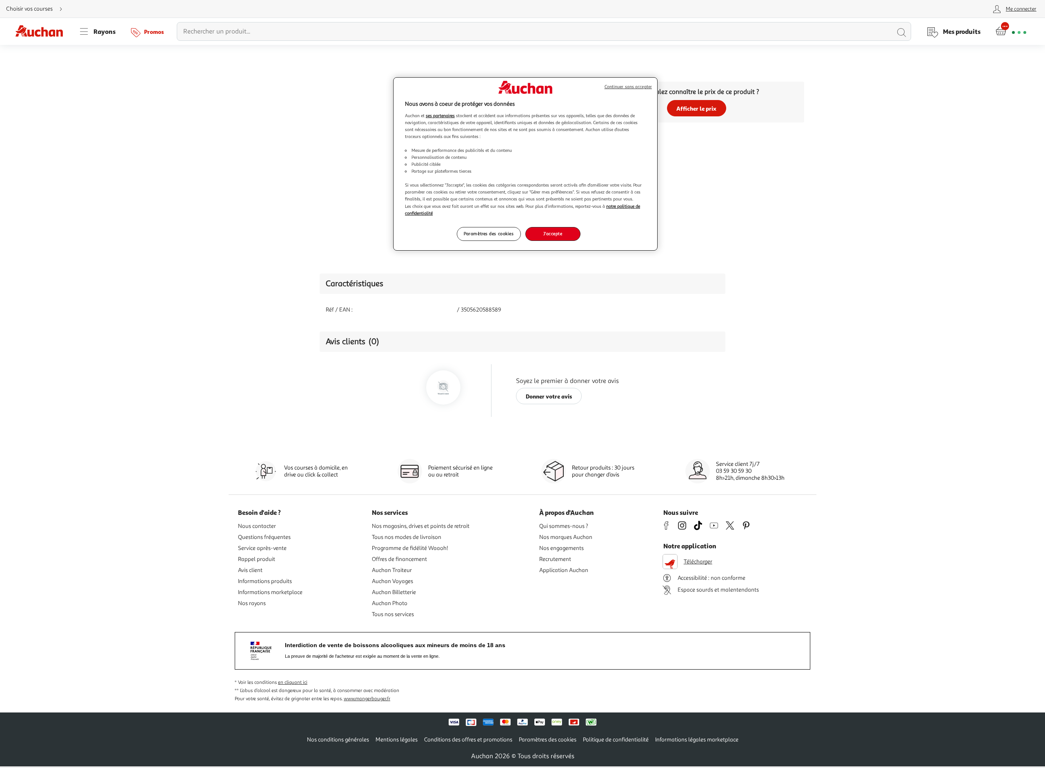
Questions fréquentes (264, 537)
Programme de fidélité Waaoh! (410, 548)
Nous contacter (257, 526)
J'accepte (552, 233)
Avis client (250, 570)
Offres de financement (399, 559)
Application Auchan (563, 570)
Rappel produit (256, 559)
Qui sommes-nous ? (563, 526)
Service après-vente (262, 548)
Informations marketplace (270, 592)
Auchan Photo (389, 603)
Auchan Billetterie (394, 592)
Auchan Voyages (392, 581)
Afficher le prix (696, 108)
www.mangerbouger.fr (367, 699)
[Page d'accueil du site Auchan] (42, 31)
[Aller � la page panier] (1011, 31)
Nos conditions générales (338, 739)
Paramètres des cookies (489, 233)
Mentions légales (397, 739)
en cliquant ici (292, 682)
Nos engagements (561, 548)
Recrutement (555, 559)
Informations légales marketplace (696, 739)
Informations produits (265, 581)
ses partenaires (440, 115)
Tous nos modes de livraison (406, 537)
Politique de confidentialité (616, 739)
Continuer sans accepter (628, 86)
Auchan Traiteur (392, 570)
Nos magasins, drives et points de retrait (420, 526)
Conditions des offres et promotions (468, 739)
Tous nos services (393, 614)
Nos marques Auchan (565, 537)
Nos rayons (252, 603)
